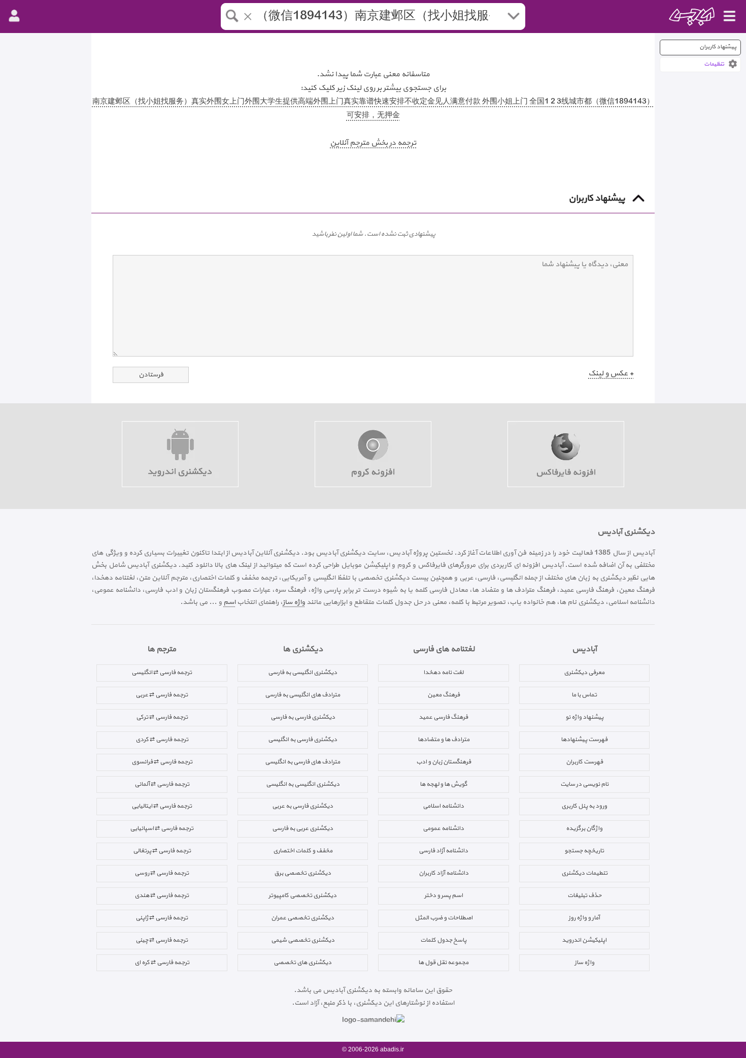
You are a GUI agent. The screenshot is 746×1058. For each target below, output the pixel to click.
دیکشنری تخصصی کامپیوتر (302, 895)
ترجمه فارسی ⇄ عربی (161, 694)
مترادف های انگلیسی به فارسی (302, 694)
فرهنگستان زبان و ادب (443, 761)
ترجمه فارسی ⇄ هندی (161, 895)
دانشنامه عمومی (443, 828)
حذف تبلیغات (584, 895)
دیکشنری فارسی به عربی (302, 806)
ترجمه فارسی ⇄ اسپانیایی (161, 828)
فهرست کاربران (584, 761)
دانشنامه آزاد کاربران (443, 873)
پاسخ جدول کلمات (443, 940)
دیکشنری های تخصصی (302, 962)
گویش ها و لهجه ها (443, 784)
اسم (229, 602)
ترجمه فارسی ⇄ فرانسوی (161, 761)
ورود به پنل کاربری (584, 806)
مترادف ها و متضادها (443, 739)
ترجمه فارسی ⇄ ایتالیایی (161, 806)
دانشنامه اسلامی (443, 806)
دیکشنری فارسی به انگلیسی (302, 739)
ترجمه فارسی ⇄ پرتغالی (162, 850)
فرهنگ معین (443, 694)
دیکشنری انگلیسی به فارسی (302, 672)
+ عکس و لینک (610, 373)
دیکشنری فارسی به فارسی (302, 717)
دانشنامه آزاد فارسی (443, 850)
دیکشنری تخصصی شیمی (302, 940)
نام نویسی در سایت (584, 784)
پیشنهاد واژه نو (584, 717)
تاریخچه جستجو (584, 850)
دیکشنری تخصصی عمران (302, 917)
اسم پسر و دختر (443, 895)
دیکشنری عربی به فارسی (302, 828)
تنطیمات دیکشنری (584, 873)
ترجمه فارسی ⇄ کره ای (161, 962)
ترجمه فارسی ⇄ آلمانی (161, 784)
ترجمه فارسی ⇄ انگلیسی (161, 672)
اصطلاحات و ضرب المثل (443, 917)
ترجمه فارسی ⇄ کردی (161, 739)
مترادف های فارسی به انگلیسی (302, 761)
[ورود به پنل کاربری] (14, 16)
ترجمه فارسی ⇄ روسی (161, 873)
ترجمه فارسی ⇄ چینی (161, 940)
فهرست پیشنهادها (584, 739)
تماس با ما (584, 694)
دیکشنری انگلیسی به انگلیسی (303, 784)
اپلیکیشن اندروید (584, 940)
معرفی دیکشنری (584, 672)
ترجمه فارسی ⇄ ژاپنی (161, 917)
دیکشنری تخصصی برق (302, 873)
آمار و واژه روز (584, 917)
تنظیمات (714, 64)
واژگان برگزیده (584, 828)
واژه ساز (294, 602)
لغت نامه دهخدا (443, 672)
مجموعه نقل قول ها (443, 962)
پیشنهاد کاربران (717, 47)
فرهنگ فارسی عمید (443, 717)
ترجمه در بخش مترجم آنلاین (373, 143)
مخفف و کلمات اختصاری (302, 850)
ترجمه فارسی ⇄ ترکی (162, 717)
